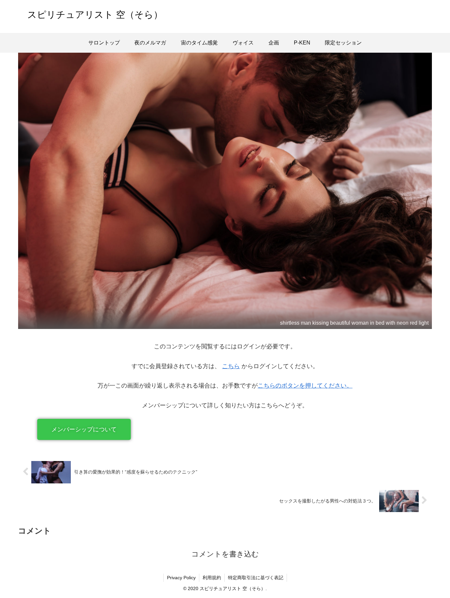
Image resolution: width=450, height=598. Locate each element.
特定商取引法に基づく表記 (255, 577)
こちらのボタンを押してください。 (305, 385)
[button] (84, 429)
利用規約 (212, 577)
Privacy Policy (181, 577)
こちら (231, 366)
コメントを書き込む (225, 554)
